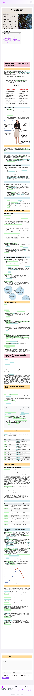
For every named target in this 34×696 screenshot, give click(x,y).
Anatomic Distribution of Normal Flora (10, 36)
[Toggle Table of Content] (19, 33)
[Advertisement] (17, 51)
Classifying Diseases (7, 42)
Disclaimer (20, 690)
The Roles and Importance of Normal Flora (10, 37)
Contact (29, 687)
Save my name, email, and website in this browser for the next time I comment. (16, 675)
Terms (19, 687)
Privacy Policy (20, 689)
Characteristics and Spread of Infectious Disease (10, 39)
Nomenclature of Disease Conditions (10, 41)
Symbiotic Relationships (8, 38)
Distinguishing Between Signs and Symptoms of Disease (12, 40)
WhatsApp (30, 690)
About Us (29, 689)
